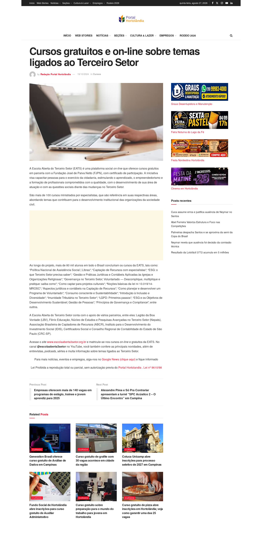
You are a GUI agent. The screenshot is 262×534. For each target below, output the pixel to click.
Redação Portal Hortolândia (55, 74)
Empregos (98, 2)
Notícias (54, 2)
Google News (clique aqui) (118, 359)
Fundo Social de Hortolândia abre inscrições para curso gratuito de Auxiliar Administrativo (47, 511)
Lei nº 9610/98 (152, 367)
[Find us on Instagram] (222, 3)
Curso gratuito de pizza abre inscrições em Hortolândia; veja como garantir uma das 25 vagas (142, 511)
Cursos (97, 74)
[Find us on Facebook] (212, 3)
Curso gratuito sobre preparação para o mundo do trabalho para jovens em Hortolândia (95, 511)
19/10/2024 (83, 74)
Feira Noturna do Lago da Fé (187, 132)
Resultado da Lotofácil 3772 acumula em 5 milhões (200, 252)
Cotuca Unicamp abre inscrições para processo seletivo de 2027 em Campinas (141, 460)
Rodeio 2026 (113, 2)
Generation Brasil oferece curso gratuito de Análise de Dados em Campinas (47, 460)
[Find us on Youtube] (226, 3)
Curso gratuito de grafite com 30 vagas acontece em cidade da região (95, 460)
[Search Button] (231, 35)
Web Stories (42, 2)
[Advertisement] (96, 235)
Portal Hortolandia (130, 367)
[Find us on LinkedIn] (231, 3)
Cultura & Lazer (81, 2)
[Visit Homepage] (131, 18)
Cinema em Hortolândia (184, 188)
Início (32, 2)
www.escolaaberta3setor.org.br (66, 342)
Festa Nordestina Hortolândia (187, 160)
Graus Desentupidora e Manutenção (191, 104)
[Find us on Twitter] (217, 3)
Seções (66, 2)
